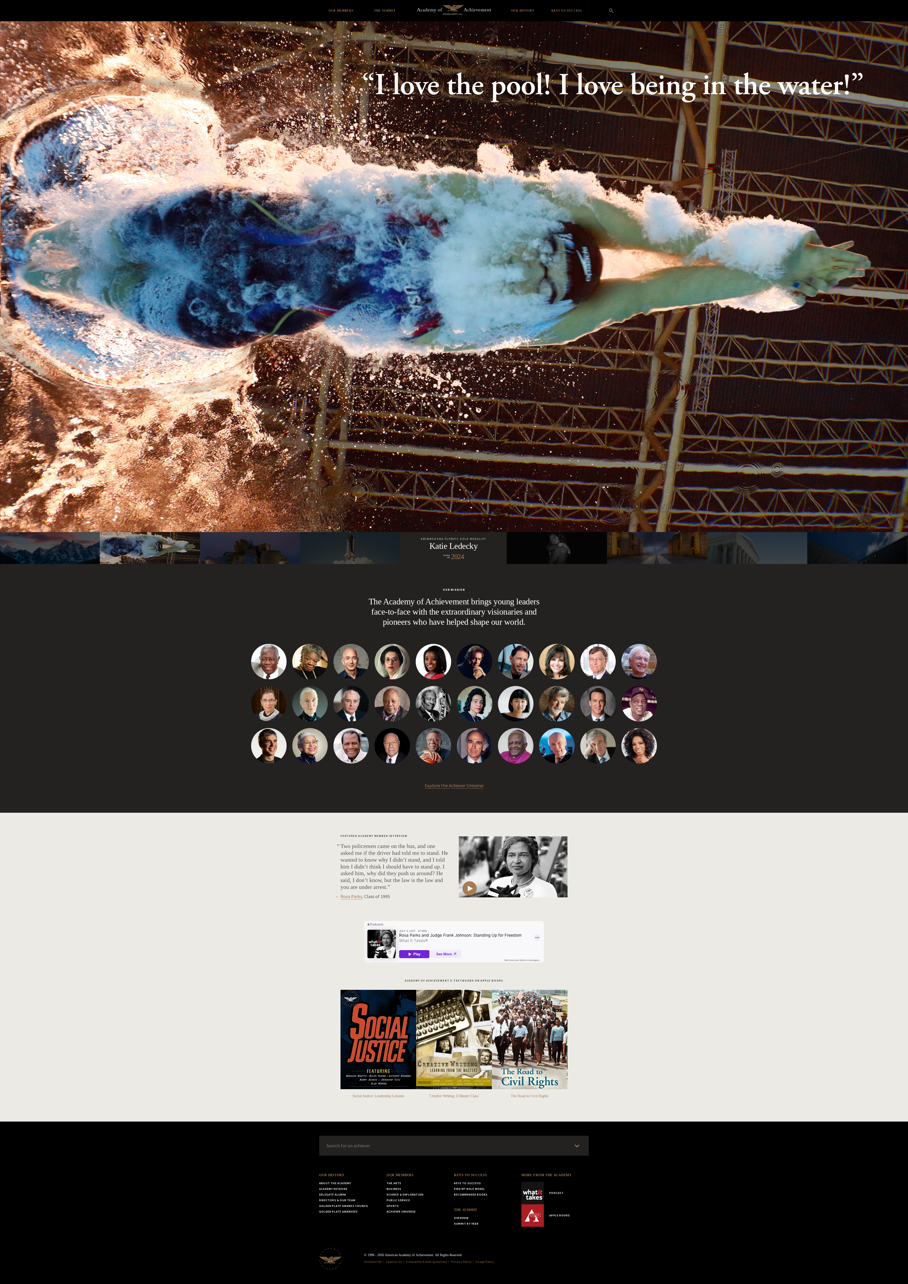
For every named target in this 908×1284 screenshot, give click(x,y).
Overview (461, 1218)
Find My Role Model (469, 1189)
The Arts (394, 1183)
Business (394, 1189)
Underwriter (373, 1261)
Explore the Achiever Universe (454, 785)
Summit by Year (466, 1223)
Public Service (398, 1200)
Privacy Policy (461, 1261)
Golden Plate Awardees (338, 1211)
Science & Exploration (405, 1194)
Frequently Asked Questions (426, 1261)
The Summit (385, 10)
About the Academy (335, 1183)
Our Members (341, 10)
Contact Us (394, 1261)
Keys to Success (566, 10)
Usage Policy (485, 1261)
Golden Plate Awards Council (343, 1206)
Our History (523, 10)
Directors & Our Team (337, 1200)
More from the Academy (546, 1175)
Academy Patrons (333, 1189)
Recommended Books (471, 1194)
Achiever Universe (401, 1211)
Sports (393, 1206)
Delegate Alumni (332, 1194)
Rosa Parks (351, 896)
